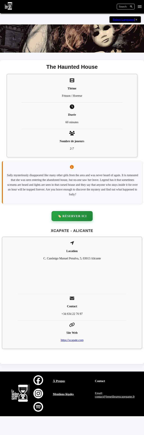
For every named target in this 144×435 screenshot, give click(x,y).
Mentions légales (63, 394)
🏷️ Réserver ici (72, 216)
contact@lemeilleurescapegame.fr (115, 396)
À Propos (59, 381)
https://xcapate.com (72, 340)
